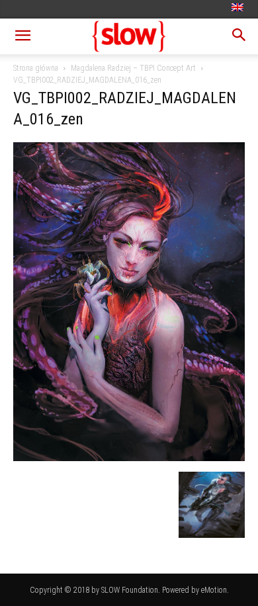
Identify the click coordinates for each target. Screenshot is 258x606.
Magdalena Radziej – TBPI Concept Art (133, 68)
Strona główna (35, 68)
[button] (22, 36)
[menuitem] (239, 8)
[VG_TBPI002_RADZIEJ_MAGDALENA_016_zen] (129, 458)
